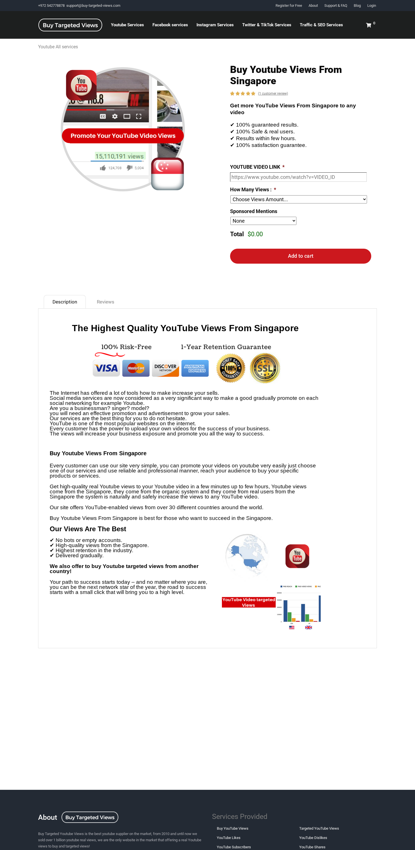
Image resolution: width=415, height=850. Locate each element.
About (313, 5)
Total (237, 234)
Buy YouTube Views (232, 828)
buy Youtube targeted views (127, 566)
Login (371, 5)
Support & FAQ (335, 5)
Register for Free (289, 5)
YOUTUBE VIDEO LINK (257, 167)
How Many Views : (253, 189)
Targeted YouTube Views (319, 828)
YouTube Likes (229, 838)
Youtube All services (58, 46)
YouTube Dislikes (313, 838)
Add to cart (300, 256)
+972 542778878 (51, 5)
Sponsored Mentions (253, 211)
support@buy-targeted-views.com (93, 5)
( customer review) (273, 94)
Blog (357, 5)
